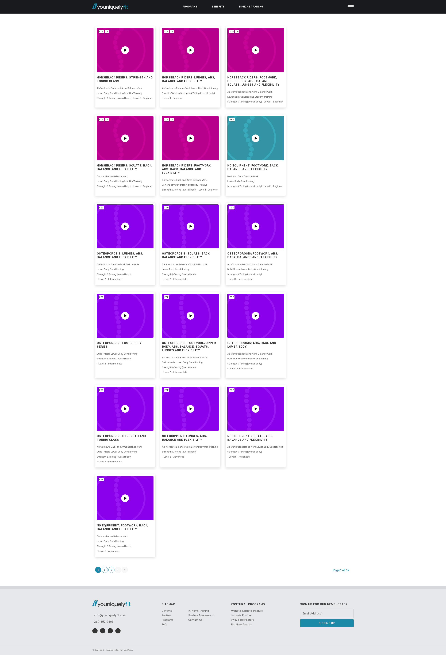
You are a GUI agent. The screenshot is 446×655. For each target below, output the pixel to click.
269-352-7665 (103, 621)
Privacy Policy (126, 650)
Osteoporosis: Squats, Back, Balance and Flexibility (186, 255)
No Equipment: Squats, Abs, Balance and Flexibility (250, 437)
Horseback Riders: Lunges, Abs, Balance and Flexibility (188, 79)
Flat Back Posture (241, 624)
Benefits (218, 6)
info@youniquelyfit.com (110, 615)
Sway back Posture (242, 619)
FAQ (164, 624)
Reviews (167, 615)
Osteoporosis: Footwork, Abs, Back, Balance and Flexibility (252, 255)
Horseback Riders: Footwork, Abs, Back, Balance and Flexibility (187, 169)
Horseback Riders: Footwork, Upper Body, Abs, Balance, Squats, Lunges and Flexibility (253, 81)
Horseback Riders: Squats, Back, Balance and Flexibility (124, 167)
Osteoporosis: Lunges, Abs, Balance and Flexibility (120, 255)
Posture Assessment (201, 615)
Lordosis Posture (241, 615)
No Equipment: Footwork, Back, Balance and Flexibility (253, 167)
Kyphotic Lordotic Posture (247, 610)
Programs (190, 6)
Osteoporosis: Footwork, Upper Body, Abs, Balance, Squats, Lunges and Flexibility (189, 346)
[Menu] (349, 7)
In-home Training (198, 610)
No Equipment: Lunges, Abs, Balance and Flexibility (184, 437)
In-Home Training (251, 6)
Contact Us (195, 619)
